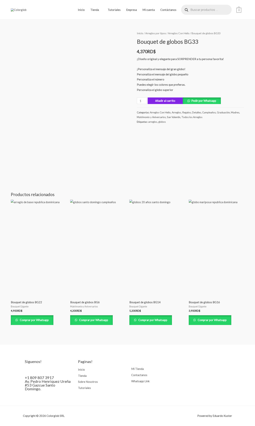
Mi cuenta (148, 9)
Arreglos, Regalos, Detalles (186, 112)
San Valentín (173, 117)
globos (162, 121)
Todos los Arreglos (191, 117)
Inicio (81, 9)
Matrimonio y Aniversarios (151, 117)
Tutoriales (114, 9)
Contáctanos (168, 9)
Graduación (223, 112)
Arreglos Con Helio (178, 33)
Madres (235, 112)
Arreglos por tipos (155, 33)
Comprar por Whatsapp (34, 320)
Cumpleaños (209, 112)
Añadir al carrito (165, 100)
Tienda (94, 9)
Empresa (131, 9)
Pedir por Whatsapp (203, 100)
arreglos (152, 121)
